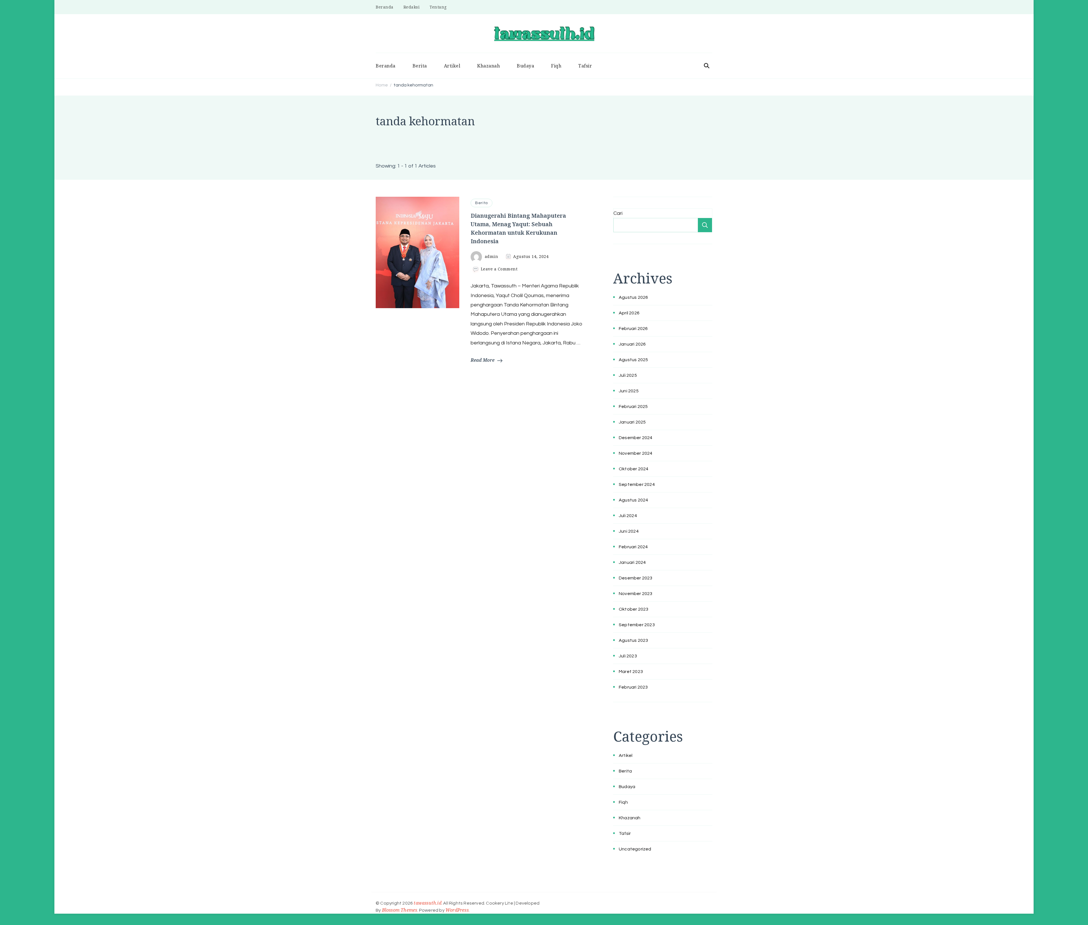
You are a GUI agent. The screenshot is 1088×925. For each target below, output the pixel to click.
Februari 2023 (633, 687)
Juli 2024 (628, 515)
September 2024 (637, 484)
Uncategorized (635, 849)
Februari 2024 (633, 547)
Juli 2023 (628, 656)
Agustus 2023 (633, 640)
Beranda (385, 7)
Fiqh (556, 66)
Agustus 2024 (633, 500)
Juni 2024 (629, 531)
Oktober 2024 (633, 469)
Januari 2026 (632, 344)
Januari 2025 (632, 422)
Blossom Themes (399, 910)
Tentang (438, 7)
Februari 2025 (633, 406)
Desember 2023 (636, 578)
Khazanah (488, 66)
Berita (420, 66)
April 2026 (629, 313)
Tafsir (585, 66)
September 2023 (637, 625)
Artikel (452, 66)
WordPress (457, 910)
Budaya (525, 66)
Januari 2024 (632, 562)
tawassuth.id (427, 903)
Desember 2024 (636, 437)
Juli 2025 (628, 375)
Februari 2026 (633, 328)
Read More (482, 360)
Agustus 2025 (633, 359)
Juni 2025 (629, 391)
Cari (617, 213)
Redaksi (411, 7)
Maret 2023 (631, 671)
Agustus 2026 (633, 297)
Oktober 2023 (633, 609)
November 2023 (636, 593)
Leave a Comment (499, 269)
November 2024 (636, 453)
